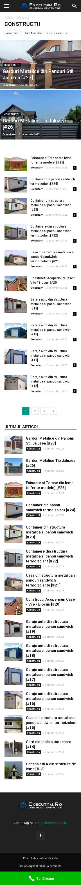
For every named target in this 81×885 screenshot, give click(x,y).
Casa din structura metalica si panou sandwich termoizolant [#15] (51, 722)
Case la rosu (54, 33)
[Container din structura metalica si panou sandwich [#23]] (15, 206)
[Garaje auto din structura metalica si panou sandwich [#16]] (15, 382)
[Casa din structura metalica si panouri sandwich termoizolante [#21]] (15, 258)
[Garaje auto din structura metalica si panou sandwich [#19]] (15, 305)
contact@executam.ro (51, 823)
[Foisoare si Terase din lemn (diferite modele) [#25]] (15, 163)
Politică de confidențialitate (40, 858)
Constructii (11, 65)
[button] (74, 6)
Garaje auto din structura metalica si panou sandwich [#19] (50, 304)
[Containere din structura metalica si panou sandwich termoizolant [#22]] (15, 232)
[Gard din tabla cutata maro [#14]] (13, 748)
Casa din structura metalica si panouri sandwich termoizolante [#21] (52, 256)
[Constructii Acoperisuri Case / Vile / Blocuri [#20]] (15, 283)
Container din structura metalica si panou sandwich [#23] (50, 205)
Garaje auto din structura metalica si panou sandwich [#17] (50, 355)
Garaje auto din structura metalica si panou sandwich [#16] (50, 381)
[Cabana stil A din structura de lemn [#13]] (13, 770)
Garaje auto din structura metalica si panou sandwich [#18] (50, 329)
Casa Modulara (34, 33)
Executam (9, 84)
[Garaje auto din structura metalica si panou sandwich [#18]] (15, 331)
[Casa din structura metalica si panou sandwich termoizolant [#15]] (13, 724)
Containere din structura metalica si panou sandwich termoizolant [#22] (50, 231)
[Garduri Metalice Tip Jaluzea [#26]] (40, 125)
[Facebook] (40, 835)
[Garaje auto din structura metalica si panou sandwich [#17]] (15, 356)
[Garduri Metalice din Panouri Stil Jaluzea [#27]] (40, 75)
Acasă (8, 18)
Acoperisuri (13, 33)
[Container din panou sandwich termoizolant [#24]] (15, 184)
